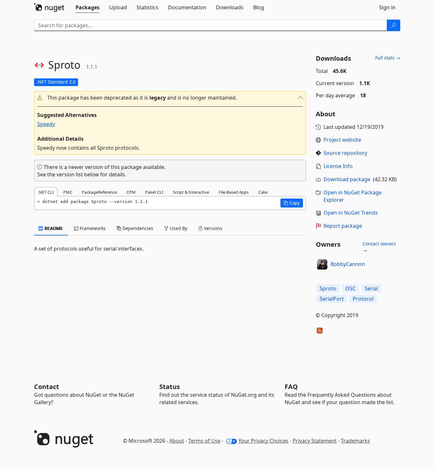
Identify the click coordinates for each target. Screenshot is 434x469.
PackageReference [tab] (99, 192)
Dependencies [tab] (137, 228)
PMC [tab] (67, 192)
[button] (170, 98)
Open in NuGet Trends (350, 212)
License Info (338, 166)
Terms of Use (204, 440)
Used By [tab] (178, 228)
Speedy (46, 124)
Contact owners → (379, 247)
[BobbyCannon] (322, 264)
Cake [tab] (263, 192)
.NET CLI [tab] (46, 192)
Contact (46, 386)
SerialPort (332, 298)
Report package (342, 225)
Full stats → (387, 58)
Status (169, 386)
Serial (371, 288)
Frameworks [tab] (92, 228)
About (176, 440)
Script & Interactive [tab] (191, 192)
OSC (350, 288)
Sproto (328, 288)
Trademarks (355, 440)
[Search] (393, 25)
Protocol (363, 298)
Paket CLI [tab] (154, 192)
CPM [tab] (131, 192)
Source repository (345, 152)
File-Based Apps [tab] (234, 192)
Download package (346, 179)
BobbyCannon (348, 264)
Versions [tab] (212, 228)
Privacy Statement (315, 440)
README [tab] (53, 228)
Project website (342, 139)
